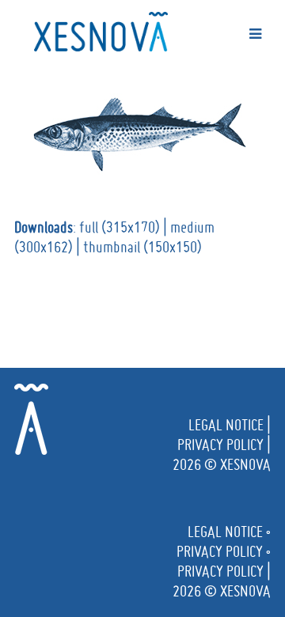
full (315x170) (119, 227)
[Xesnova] (101, 27)
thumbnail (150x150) (142, 246)
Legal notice (226, 424)
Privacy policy (220, 444)
